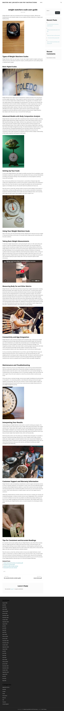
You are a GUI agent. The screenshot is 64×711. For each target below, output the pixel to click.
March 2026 (4, 609)
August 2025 (4, 623)
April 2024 (4, 657)
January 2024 (4, 663)
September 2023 (5, 672)
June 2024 (4, 653)
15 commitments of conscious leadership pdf (52, 25)
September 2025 (5, 621)
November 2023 (5, 668)
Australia (4, 689)
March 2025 (4, 634)
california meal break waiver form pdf (53, 30)
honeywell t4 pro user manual (10, 567)
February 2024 (5, 661)
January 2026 (4, 613)
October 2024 (5, 644)
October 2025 (5, 619)
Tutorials (4, 702)
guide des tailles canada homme (11, 566)
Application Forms (5, 687)
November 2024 (5, 642)
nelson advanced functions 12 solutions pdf (13, 562)
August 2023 (4, 674)
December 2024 (5, 640)
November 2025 (5, 617)
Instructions (4, 695)
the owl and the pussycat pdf (53, 37)
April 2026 (4, 607)
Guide (3, 693)
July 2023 (4, 676)
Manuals (4, 697)
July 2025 (4, 626)
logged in (12, 589)
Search (48, 10)
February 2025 (5, 636)
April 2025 (4, 632)
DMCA (41, 2)
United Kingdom (5, 704)
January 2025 (4, 638)
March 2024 (4, 659)
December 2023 (5, 665)
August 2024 (4, 649)
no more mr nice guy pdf (9, 564)
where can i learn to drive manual (53, 35)
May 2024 (4, 655)
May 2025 (4, 630)
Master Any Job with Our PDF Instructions (19, 2)
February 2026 (5, 611)
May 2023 (4, 680)
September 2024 (5, 647)
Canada (4, 571)
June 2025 (4, 628)
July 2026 (4, 605)
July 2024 (4, 651)
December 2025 (5, 615)
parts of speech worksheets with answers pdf (53, 42)
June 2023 (4, 678)
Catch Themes (44, 709)
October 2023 (5, 670)
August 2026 (4, 602)
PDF (3, 699)
